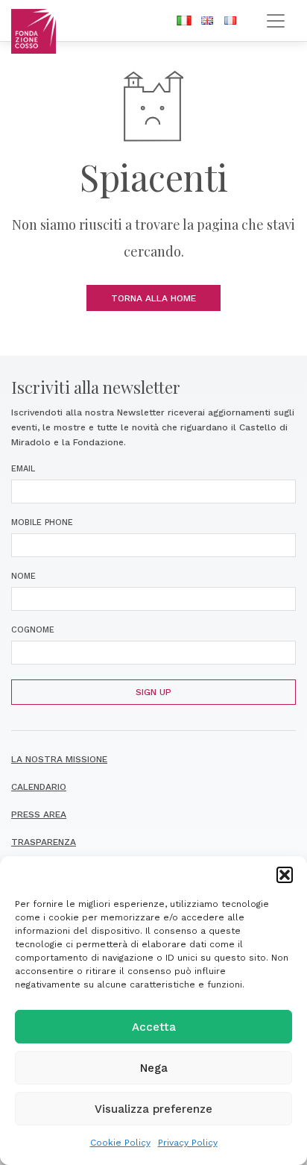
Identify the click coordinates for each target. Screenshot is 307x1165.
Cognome (32, 630)
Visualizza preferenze (153, 1109)
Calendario (38, 787)
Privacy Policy (188, 1142)
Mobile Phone (42, 522)
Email (23, 469)
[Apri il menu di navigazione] (275, 20)
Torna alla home (153, 298)
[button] (284, 874)
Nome (23, 576)
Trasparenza (43, 842)
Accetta (154, 1027)
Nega (154, 1068)
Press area (38, 814)
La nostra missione (59, 759)
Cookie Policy (120, 1142)
